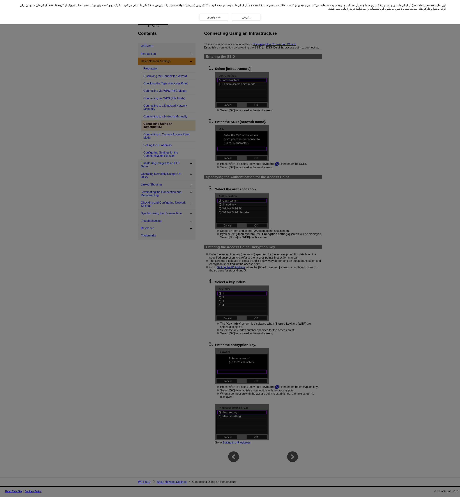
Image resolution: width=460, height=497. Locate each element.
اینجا (228, 5)
